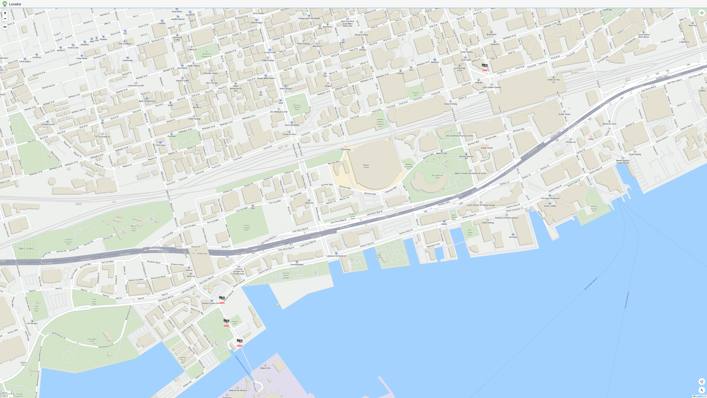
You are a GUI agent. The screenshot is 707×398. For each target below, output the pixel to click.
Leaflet (699, 396)
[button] (226, 325)
